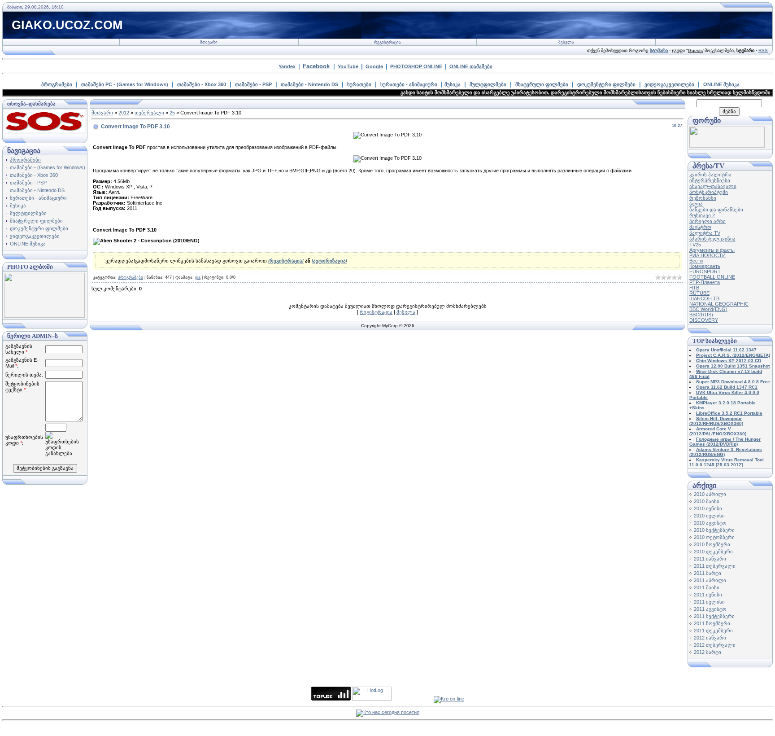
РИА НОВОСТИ (707, 255)
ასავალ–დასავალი (712, 186)
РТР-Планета (704, 282)
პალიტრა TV (704, 233)
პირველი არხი (707, 221)
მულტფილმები (488, 84)
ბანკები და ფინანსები (716, 209)
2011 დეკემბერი (713, 630)
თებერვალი (149, 112)
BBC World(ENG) (708, 309)
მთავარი (209, 42)
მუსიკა (452, 84)
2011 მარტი (707, 573)
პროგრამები (56, 84)
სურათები (359, 84)
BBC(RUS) (701, 314)
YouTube (348, 66)
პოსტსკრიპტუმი (708, 192)
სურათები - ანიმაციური (408, 84)
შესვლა (566, 42)
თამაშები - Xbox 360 (201, 84)
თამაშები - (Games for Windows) (47, 167)
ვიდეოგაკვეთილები (669, 84)
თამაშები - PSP (253, 84)
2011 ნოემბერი (712, 623)
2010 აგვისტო (710, 523)
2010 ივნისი (708, 508)
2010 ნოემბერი (712, 544)
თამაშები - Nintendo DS (309, 84)
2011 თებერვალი (715, 566)
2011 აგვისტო (710, 609)
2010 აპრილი (710, 494)
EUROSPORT (705, 271)
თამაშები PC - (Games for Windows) (124, 84)
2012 (123, 112)
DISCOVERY (703, 320)
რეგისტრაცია (387, 42)
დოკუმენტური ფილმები (606, 84)
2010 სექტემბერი (714, 530)
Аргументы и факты (712, 250)
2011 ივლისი (709, 602)
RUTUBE (699, 293)
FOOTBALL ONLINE (712, 277)
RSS (763, 50)
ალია (696, 203)
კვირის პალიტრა (710, 174)
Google (374, 66)
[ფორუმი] (727, 146)
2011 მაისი (706, 587)
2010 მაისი (706, 501)
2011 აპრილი (710, 580)
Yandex (287, 66)
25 (172, 112)
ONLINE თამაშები (470, 66)
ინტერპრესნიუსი (709, 180)
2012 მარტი (707, 652)
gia (197, 277)
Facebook (316, 66)
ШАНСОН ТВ (704, 298)
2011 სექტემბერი (714, 616)
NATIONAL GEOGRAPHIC (719, 304)
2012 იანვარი (710, 637)
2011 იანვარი (710, 558)
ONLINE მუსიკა (721, 84)
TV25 (695, 244)
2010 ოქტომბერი (714, 537)
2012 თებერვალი (715, 645)
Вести (696, 260)
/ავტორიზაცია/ (329, 260)
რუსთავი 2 (702, 215)
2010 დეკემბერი (713, 551)
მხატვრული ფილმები (541, 84)
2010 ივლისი (709, 515)
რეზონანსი (702, 198)
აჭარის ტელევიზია (712, 238)
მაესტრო (700, 227)
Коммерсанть (704, 266)
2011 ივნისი (708, 594)
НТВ (694, 287)
